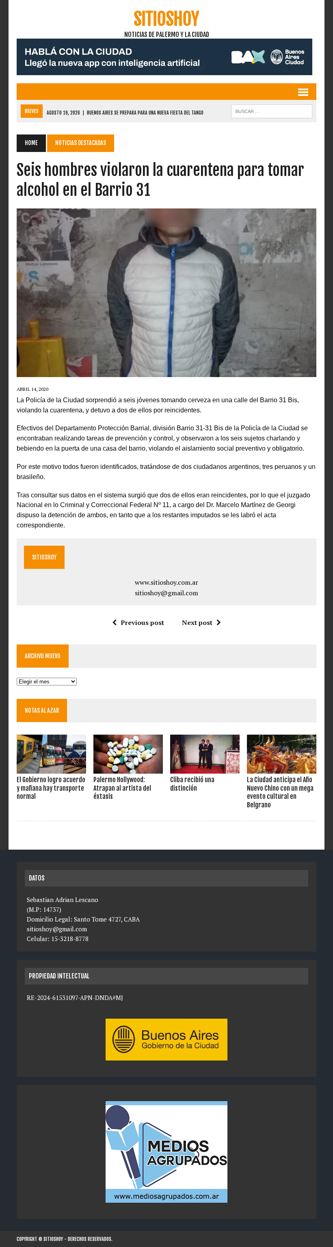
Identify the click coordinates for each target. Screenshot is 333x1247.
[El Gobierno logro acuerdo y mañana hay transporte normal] (51, 767)
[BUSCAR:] (271, 110)
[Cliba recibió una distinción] (205, 767)
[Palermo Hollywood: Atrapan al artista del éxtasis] (128, 767)
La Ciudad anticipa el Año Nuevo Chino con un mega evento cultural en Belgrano (280, 792)
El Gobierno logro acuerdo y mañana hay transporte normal (51, 788)
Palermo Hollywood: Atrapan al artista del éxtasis (122, 788)
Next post (197, 622)
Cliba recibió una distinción (192, 784)
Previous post (142, 622)
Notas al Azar (42, 710)
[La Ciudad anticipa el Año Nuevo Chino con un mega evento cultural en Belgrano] (281, 767)
